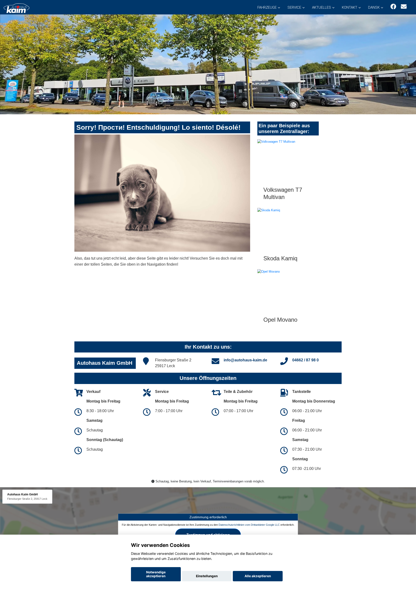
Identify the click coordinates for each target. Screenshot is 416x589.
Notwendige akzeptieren (156, 574)
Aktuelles (321, 7)
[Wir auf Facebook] (393, 6)
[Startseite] (16, 8)
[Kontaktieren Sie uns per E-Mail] (404, 6)
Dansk (374, 7)
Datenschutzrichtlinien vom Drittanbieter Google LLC (249, 524)
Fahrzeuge (267, 7)
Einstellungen (207, 576)
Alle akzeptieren (258, 576)
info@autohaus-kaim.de (245, 360)
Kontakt (349, 7)
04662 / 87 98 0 (305, 360)
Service (294, 7)
